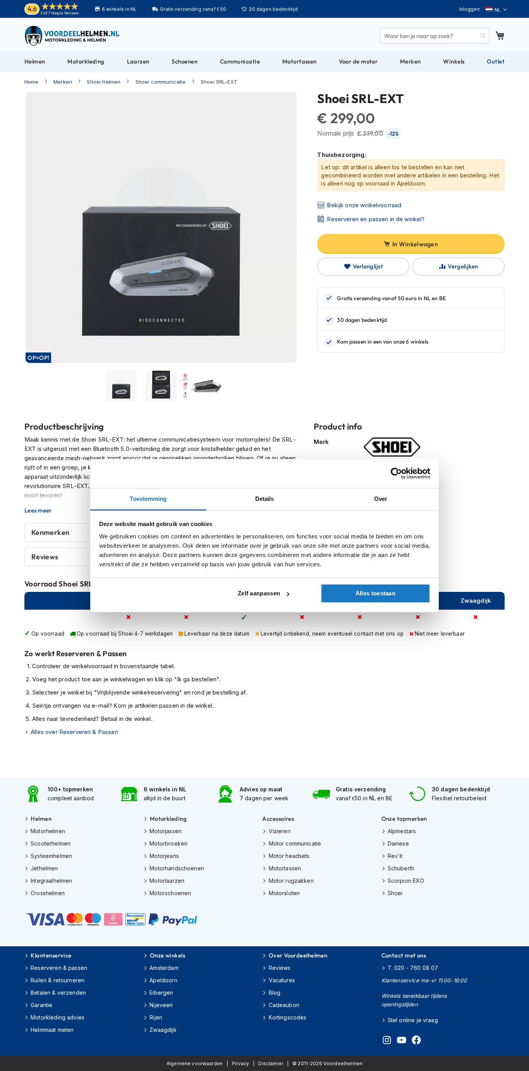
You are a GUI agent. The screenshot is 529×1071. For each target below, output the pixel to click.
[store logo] (72, 35)
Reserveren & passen (59, 967)
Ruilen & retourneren (57, 980)
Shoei (395, 893)
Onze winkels (167, 955)
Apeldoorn (163, 980)
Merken (62, 82)
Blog (274, 992)
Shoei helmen (103, 82)
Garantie (41, 1005)
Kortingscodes (287, 1017)
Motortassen (285, 868)
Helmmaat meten (52, 1029)
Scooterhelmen (50, 843)
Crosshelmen (48, 893)
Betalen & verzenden (58, 992)
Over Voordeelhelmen (298, 955)
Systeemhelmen (51, 856)
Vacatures (282, 980)
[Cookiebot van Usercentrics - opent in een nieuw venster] (396, 473)
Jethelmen (44, 868)
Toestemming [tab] (148, 498)
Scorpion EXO (406, 880)
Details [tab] (264, 498)
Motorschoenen (170, 893)
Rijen (155, 1017)
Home (31, 82)
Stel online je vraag (413, 1020)
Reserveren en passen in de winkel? (375, 219)
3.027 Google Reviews (59, 13)
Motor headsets (289, 856)
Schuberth (401, 868)
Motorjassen (165, 831)
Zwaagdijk (162, 1029)
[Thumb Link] (121, 386)
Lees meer (38, 510)
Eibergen (161, 992)
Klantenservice (51, 955)
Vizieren (279, 831)
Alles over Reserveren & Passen (74, 732)
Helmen (41, 818)
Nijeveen (161, 1005)
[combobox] (434, 35)
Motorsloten (284, 893)
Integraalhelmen (51, 880)
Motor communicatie (295, 843)
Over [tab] (380, 498)
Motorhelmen (48, 831)
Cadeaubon (284, 1005)
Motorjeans (164, 856)
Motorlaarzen (166, 880)
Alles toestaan (375, 593)
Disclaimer (270, 1063)
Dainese (398, 843)
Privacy (240, 1063)
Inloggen (469, 9)
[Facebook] (416, 1041)
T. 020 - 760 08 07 (413, 967)
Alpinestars (402, 831)
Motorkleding (168, 818)
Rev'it (395, 856)
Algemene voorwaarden (195, 1063)
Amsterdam (163, 967)
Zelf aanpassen (259, 593)
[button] (496, 9)
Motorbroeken (168, 843)
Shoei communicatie (161, 82)
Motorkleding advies (57, 1017)
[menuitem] (34, 61)
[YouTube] (401, 1041)
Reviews (279, 967)
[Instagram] (386, 1041)
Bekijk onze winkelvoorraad (364, 205)
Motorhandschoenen (176, 868)
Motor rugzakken (291, 880)
